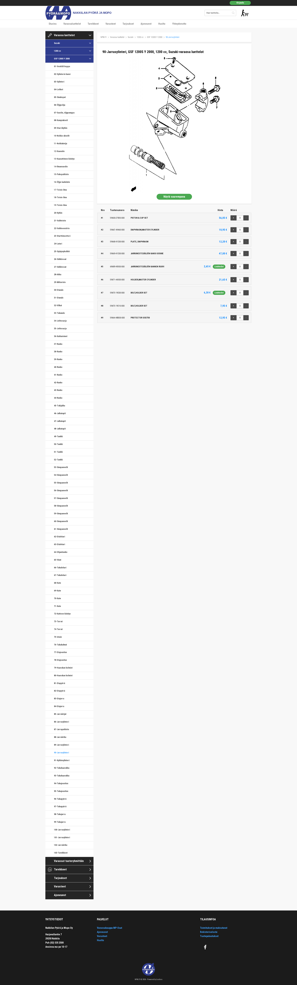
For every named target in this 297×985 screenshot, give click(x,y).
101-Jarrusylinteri (62, 837)
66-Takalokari (60, 567)
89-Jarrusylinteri (61, 745)
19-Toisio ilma (60, 205)
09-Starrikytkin (60, 128)
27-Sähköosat (60, 267)
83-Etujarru (59, 698)
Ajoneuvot (146, 23)
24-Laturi (58, 244)
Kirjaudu (240, 3)
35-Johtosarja (60, 328)
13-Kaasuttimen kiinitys (64, 159)
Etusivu (53, 23)
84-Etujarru (59, 706)
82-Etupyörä (59, 691)
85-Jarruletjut (60, 714)
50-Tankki (58, 444)
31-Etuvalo (58, 298)
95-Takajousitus (61, 791)
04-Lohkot (58, 89)
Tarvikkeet (93, 23)
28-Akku (57, 274)
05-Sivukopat (60, 97)
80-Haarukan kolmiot (63, 675)
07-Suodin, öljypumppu (64, 113)
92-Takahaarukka (61, 768)
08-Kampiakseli (61, 120)
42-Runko (58, 382)
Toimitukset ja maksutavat (213, 927)
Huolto (161, 23)
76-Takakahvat (60, 645)
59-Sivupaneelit (61, 513)
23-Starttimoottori (62, 236)
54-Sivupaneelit (61, 475)
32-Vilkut (58, 305)
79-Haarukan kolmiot (63, 668)
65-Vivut (57, 560)
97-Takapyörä (60, 806)
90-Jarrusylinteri (61, 752)
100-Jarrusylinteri (62, 830)
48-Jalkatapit (60, 429)
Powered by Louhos (154, 979)
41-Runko (58, 375)
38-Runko (58, 351)
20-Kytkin (58, 213)
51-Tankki (58, 452)
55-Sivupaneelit (61, 483)
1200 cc (57, 51)
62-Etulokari (59, 536)
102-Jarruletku (60, 845)
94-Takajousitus (61, 783)
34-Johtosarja (60, 321)
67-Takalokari (60, 575)
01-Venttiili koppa (62, 66)
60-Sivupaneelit (61, 521)
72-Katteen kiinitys (62, 614)
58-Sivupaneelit (61, 506)
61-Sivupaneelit (61, 529)
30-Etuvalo (58, 290)
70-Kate (57, 598)
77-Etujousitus (60, 652)
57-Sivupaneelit (61, 498)
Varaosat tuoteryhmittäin (69, 861)
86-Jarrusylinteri (61, 722)
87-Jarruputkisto (61, 729)
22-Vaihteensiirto (62, 228)
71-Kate (57, 606)
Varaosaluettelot (72, 23)
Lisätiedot (219, 266)
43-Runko (58, 390)
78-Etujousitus (60, 660)
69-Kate (57, 590)
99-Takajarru (59, 822)
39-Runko (58, 359)
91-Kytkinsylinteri (61, 760)
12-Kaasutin (59, 151)
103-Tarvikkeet (61, 853)
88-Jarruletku (60, 737)
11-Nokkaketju (60, 143)
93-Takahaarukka (61, 776)
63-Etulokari (59, 544)
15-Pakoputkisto (61, 174)
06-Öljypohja (59, 105)
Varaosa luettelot (64, 35)
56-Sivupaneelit (61, 490)
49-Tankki (58, 436)
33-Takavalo (59, 313)
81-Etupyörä (59, 683)
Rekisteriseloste (208, 932)
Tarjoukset (128, 23)
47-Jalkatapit (60, 421)
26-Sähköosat (60, 259)
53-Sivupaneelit (61, 467)
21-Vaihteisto (60, 220)
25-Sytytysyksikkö (62, 251)
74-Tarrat (58, 629)
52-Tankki (58, 460)
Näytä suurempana (174, 196)
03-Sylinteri (59, 82)
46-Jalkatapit (60, 413)
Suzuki (57, 43)
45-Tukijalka (59, 405)
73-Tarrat (58, 621)
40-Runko (58, 367)
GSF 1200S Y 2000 (62, 58)
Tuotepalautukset (209, 936)
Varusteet (111, 23)
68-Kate (57, 583)
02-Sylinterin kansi (62, 74)
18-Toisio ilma (60, 197)
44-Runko (58, 398)
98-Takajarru (59, 814)
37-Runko (58, 344)
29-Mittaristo (60, 282)
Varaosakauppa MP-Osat (109, 927)
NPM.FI (104, 37)
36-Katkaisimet (60, 336)
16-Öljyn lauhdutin (62, 182)
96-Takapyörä (60, 799)
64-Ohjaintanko (60, 552)
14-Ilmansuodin (61, 166)
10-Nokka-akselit (61, 136)
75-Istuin (58, 637)
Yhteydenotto (179, 23)
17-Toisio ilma (60, 190)
